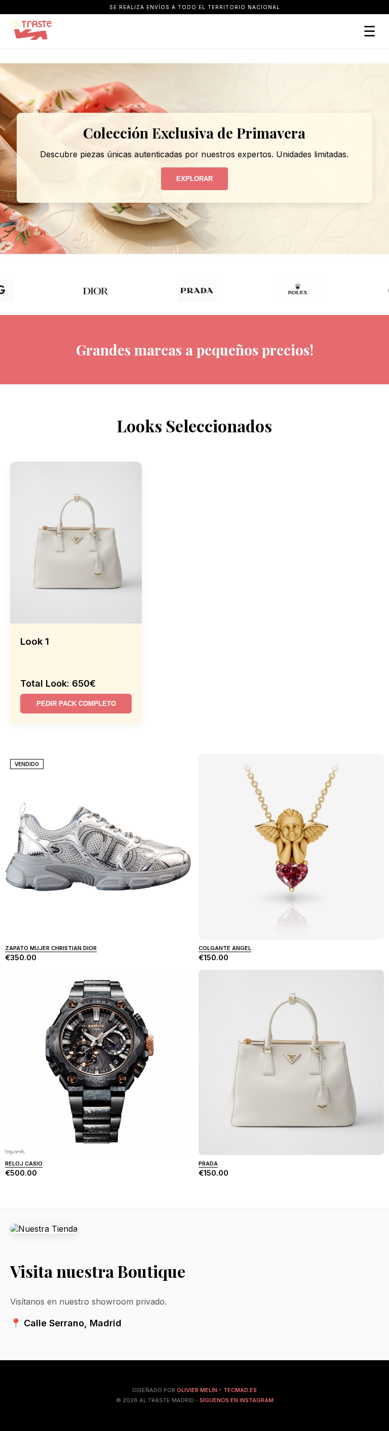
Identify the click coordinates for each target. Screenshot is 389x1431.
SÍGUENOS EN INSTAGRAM (237, 1400)
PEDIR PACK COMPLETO (76, 703)
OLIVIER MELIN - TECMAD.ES (217, 1390)
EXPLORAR (194, 179)
